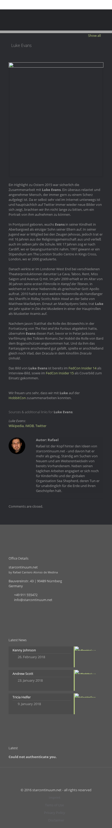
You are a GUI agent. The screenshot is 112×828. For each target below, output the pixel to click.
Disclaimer (56, 820)
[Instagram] (69, 5)
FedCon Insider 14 (82, 368)
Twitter (40, 425)
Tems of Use (54, 805)
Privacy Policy (54, 812)
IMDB (29, 425)
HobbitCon (17, 397)
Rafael (53, 439)
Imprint (54, 797)
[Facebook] (42, 5)
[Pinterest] (63, 5)
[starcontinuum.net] (56, 20)
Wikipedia (16, 425)
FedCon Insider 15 (60, 373)
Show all (94, 35)
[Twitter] (49, 5)
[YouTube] (56, 5)
